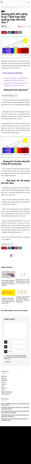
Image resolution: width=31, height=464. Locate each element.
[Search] (28, 2)
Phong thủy (4, 380)
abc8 (2, 446)
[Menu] (2, 2)
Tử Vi (2, 386)
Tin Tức (3, 382)
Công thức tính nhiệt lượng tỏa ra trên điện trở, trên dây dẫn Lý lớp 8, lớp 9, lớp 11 (8, 300)
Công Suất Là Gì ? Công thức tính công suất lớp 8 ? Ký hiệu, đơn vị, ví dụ (22, 281)
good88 (3, 442)
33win (2, 454)
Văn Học (3, 388)
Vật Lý (7, 6)
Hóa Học (3, 378)
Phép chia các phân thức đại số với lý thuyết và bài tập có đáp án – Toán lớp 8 (15, 411)
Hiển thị (15, 95)
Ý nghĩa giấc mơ (5, 394)
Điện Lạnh (4, 376)
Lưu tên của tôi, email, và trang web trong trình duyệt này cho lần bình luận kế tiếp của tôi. (15, 357)
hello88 (3, 458)
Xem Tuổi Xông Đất (6, 392)
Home (3, 6)
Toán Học (4, 384)
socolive (3, 436)
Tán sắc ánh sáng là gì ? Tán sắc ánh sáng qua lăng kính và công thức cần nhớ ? (8, 283)
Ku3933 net (4, 432)
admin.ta (4, 26)
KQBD (2, 429)
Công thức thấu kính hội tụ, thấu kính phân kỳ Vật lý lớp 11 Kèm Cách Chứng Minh (22, 299)
